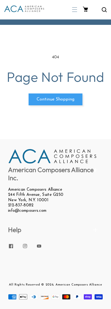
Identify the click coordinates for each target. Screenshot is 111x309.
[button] (74, 9)
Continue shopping (55, 99)
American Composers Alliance (79, 284)
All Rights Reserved (24, 284)
